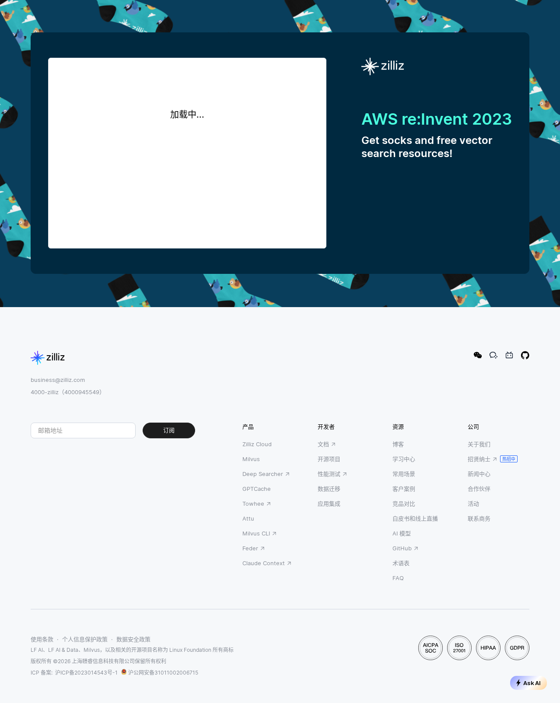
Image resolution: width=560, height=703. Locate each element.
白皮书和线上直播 (415, 518)
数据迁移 (329, 488)
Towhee (253, 503)
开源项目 (329, 458)
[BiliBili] (509, 355)
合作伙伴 (479, 488)
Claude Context (263, 563)
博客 (398, 444)
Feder (250, 548)
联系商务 (479, 518)
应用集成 (329, 503)
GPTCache (256, 488)
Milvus (251, 458)
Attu (248, 518)
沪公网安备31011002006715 (163, 672)
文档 (323, 444)
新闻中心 (479, 473)
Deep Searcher (262, 473)
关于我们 (479, 444)
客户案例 (403, 488)
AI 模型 (401, 533)
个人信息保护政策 (85, 639)
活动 (473, 503)
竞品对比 (403, 503)
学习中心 (403, 458)
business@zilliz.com (58, 379)
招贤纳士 (479, 458)
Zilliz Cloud (257, 444)
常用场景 (403, 473)
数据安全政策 (133, 639)
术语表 (401, 563)
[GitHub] (525, 355)
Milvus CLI (256, 533)
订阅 (169, 430)
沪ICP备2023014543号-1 (86, 672)
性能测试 (329, 473)
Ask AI (532, 683)
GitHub (402, 548)
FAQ (398, 577)
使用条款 (42, 639)
